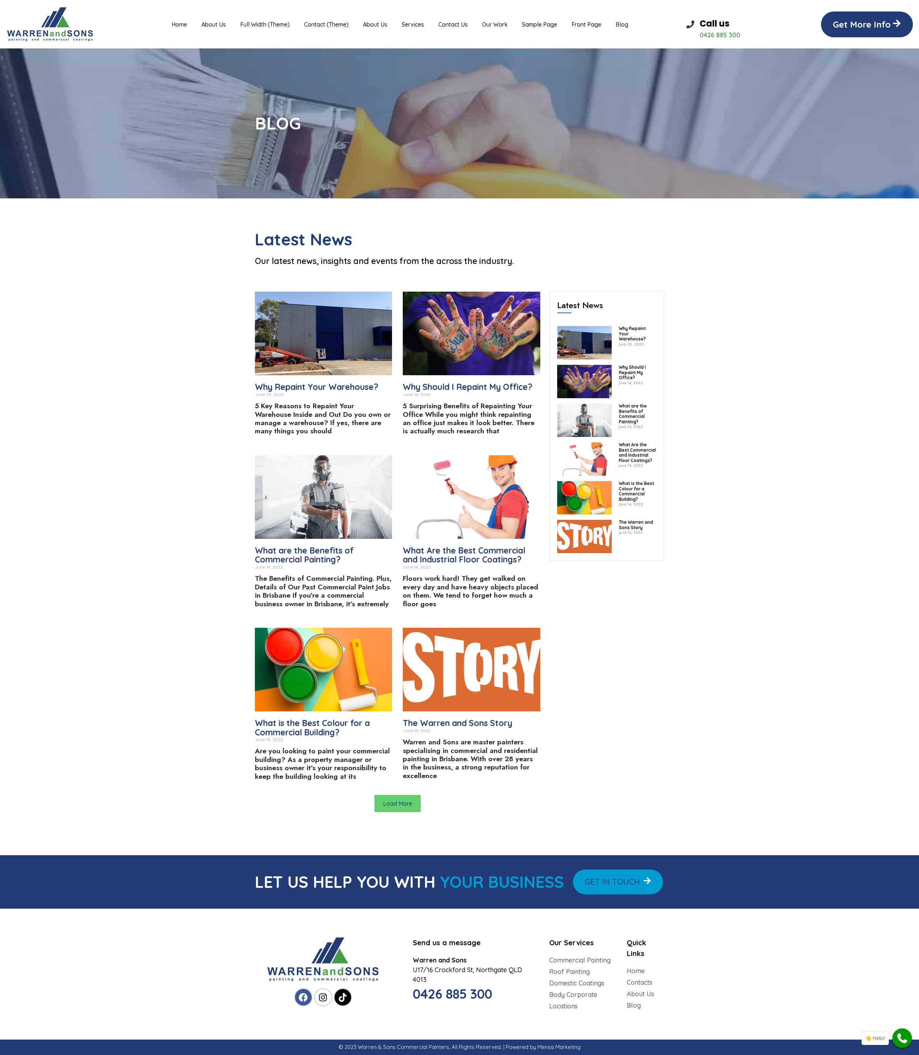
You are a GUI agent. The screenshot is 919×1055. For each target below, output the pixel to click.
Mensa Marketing (558, 1047)
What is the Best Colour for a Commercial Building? (312, 727)
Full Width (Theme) (265, 24)
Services (413, 24)
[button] (867, 24)
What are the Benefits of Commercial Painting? (304, 555)
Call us (714, 23)
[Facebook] (303, 997)
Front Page (586, 24)
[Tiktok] (343, 997)
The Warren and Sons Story (457, 723)
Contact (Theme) (326, 24)
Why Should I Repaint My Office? (467, 387)
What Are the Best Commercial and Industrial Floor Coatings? (464, 555)
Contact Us (453, 24)
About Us (213, 24)
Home (179, 24)
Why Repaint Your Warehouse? (316, 387)
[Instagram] (323, 997)
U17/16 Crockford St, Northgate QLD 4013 (467, 970)
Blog (622, 24)
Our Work (495, 24)
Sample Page (539, 24)
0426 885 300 (452, 994)
